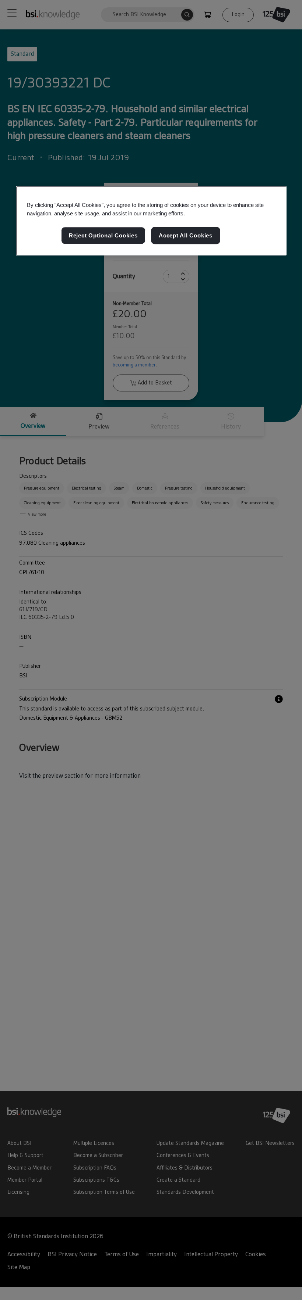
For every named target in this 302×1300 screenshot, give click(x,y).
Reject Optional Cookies (103, 235)
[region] (151, 221)
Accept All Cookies (186, 235)
